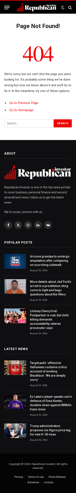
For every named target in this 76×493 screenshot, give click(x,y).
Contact (48, 482)
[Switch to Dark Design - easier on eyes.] (62, 7)
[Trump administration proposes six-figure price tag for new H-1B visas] (15, 430)
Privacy (19, 476)
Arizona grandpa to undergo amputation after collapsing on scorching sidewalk (49, 261)
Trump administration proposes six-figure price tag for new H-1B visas (50, 430)
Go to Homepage (21, 110)
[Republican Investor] (37, 7)
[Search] (69, 7)
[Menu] (7, 7)
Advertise (33, 482)
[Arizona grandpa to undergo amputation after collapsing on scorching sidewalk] (15, 261)
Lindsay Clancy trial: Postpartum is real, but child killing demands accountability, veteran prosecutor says (49, 319)
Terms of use (36, 476)
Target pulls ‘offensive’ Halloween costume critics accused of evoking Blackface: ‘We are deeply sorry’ (48, 371)
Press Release (57, 476)
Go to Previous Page (23, 103)
